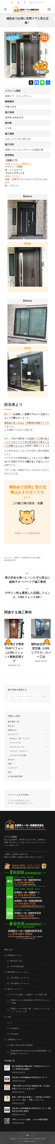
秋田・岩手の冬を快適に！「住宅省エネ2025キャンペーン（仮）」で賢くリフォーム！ (31, 1098)
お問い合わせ (20, 803)
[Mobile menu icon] (49, 9)
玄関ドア (18, 558)
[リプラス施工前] (27, 324)
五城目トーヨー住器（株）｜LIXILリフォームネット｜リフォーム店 (30, 1010)
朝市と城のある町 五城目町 (21, 1045)
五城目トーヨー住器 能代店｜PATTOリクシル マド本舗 (30, 1001)
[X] (31, 82)
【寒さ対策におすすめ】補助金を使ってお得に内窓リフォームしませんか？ (31, 1087)
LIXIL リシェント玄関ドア (18, 163)
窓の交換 (36, 558)
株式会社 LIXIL (16, 961)
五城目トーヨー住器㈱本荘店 (27, 533)
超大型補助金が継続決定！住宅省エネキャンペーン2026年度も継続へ (31, 1067)
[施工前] (27, 219)
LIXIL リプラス (12, 176)
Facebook (14, 1034)
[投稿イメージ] (7, 1067)
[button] (8, 641)
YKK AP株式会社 (17, 966)
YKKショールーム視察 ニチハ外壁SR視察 (30, 1119)
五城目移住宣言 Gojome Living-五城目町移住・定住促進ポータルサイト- (30, 1052)
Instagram (14, 1028)
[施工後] (27, 267)
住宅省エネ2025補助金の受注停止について (29, 1077)
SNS (9, 1017)
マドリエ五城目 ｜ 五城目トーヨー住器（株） (29, 995)
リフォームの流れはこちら (19, 800)
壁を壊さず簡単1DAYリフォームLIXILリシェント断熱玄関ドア (14, 652)
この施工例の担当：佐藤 (27, 503)
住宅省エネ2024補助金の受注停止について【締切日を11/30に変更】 (31, 1109)
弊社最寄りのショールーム (18, 972)
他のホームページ (14, 989)
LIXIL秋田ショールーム (19, 978)
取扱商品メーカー (14, 955)
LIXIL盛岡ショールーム (19, 983)
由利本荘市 (27, 558)
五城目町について (14, 1039)
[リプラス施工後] (27, 371)
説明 (14, 629)
